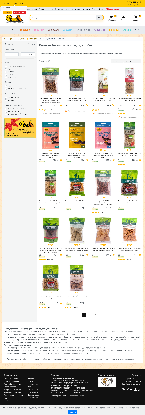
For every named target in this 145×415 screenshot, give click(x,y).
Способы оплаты (11, 379)
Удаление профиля (12, 392)
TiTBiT (10, 72)
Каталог (10, 30)
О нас (94, 9)
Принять (72, 412)
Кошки (26, 30)
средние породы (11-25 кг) (17, 111)
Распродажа (113, 9)
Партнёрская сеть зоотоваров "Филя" (68, 396)
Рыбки (128, 30)
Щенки (70, 30)
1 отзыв (49, 110)
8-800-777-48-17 (133, 381)
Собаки (55, 30)
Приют (101, 9)
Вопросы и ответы (12, 389)
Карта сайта (32, 392)
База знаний (31, 9)
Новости (69, 9)
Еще (137, 30)
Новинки (86, 9)
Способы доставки (12, 384)
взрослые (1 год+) (14, 86)
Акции (77, 9)
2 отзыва (50, 259)
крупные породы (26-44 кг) (17, 114)
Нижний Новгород (14, 3)
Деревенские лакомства (16, 66)
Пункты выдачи (46, 9)
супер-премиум (13, 97)
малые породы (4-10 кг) (16, 109)
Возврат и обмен (11, 381)
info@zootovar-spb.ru (131, 384)
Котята (41, 30)
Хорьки (101, 30)
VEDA (10, 74)
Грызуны (85, 30)
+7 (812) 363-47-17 (132, 379)
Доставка (58, 9)
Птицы (115, 30)
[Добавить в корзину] (60, 105)
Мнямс (10, 69)
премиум (11, 100)
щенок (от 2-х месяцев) (16, 88)
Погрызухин (12, 77)
